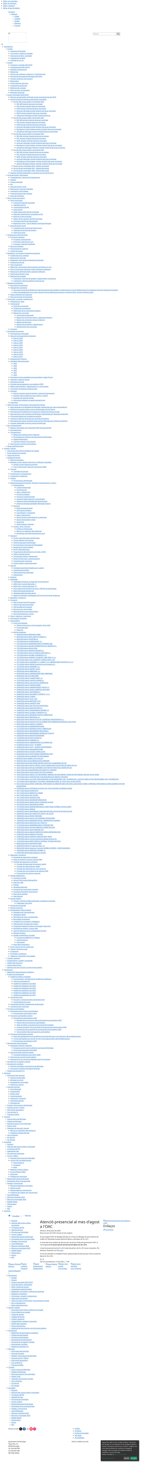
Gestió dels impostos (19, 1324)
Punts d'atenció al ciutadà (20, 1312)
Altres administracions (19, 1305)
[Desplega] (21, 1216)
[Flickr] (28, 1429)
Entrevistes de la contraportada (22, 1239)
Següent (17, 1271)
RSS (12, 1257)
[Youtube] (31, 1429)
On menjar (15, 1386)
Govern (14, 1280)
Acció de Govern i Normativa (21, 1285)
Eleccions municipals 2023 (20, 1248)
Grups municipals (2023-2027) (22, 1282)
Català (16, 16)
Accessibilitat (79, 1438)
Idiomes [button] (14, 14)
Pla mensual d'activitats (19, 1232)
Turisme (11, 1367)
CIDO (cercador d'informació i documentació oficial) (30, 1301)
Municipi (11, 1349)
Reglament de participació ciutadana (24, 1333)
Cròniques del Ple (17, 1228)
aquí (61, 1250)
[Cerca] (118, 33)
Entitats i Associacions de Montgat (23, 1356)
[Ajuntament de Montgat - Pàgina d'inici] (17, 37)
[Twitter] (21, 1429)
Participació (12, 1331)
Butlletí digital (16, 1251)
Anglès (16, 21)
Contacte (11, 12)
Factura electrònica (18, 1326)
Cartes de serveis (17, 1314)
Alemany (17, 23)
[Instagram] (34, 1429)
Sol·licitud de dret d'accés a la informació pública (28, 1328)
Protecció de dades (82, 1433)
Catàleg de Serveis (18, 1317)
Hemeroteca (15, 1253)
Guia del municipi (17, 1353)
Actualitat (16, 1216)
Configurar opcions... (108, 1458)
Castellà (17, 19)
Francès (17, 26)
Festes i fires (15, 1376)
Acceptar (133, 1458)
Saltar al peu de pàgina (11, 8)
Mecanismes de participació (21, 1340)
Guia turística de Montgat (20, 1370)
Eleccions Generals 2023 (20, 1246)
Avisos (13, 1255)
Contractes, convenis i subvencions (24, 1296)
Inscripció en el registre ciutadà (22, 1342)
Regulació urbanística (19, 1294)
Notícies (28, 1215)
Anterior (11, 1271)
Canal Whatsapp (17, 1244)
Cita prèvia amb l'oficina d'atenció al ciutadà (27, 1310)
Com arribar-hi (16, 1363)
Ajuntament (12, 1275)
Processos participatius (19, 1337)
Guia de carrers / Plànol (19, 1358)
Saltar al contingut (9, 3)
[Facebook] (24, 1429)
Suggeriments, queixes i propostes (24, 1321)
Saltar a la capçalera (10, 1)
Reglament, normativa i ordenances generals (27, 1291)
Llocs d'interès (16, 1381)
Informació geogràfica (19, 1360)
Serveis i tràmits (14, 1308)
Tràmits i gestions (17, 1319)
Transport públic (17, 1365)
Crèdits (77, 1428)
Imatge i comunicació (19, 1241)
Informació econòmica (19, 1298)
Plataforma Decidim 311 (20, 1347)
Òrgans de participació (19, 1335)
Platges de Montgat (18, 1372)
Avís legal (78, 1435)
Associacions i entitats (19, 1344)
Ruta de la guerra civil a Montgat (23, 1374)
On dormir (15, 1383)
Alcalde (14, 1278)
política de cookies (120, 1454)
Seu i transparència (18, 1303)
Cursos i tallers (16, 1234)
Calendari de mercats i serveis (22, 1379)
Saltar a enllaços (9, 6)
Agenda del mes (17, 1230)
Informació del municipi (20, 1351)
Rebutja (126, 1458)
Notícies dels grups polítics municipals (25, 1393)
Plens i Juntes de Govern (20, 1287)
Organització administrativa (21, 1289)
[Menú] (2, 44)
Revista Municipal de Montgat (22, 1237)
